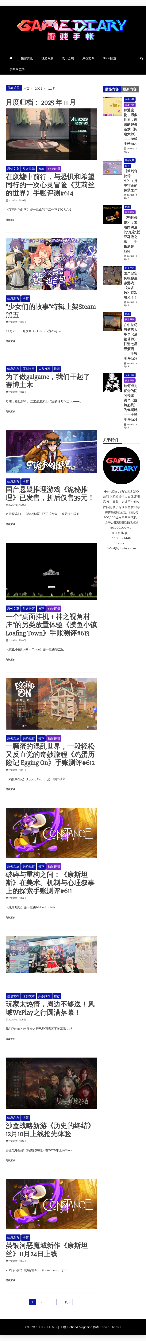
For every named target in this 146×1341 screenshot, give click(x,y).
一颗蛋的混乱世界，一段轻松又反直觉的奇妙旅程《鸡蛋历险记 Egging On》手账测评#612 (50, 754)
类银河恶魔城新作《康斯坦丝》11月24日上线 (47, 1250)
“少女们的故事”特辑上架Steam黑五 (51, 311)
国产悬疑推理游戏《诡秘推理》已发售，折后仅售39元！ (50, 493)
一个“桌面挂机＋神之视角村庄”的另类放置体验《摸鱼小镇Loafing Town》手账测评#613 (51, 625)
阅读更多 (10, 219)
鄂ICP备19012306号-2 (41, 1327)
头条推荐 (29, 169)
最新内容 (129, 89)
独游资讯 (27, 58)
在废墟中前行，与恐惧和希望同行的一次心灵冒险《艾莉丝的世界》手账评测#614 (50, 185)
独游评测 (47, 58)
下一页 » (64, 1302)
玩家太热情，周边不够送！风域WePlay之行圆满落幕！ (50, 1008)
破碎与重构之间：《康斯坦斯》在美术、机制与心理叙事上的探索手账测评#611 (50, 883)
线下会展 (68, 58)
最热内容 (112, 89)
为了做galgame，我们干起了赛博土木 (48, 381)
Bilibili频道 (109, 58)
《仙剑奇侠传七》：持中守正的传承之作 (130, 180)
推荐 (41, 169)
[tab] (112, 89)
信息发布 (13, 298)
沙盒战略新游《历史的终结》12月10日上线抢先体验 (50, 1130)
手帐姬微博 (17, 69)
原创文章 (88, 58)
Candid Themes (110, 1327)
